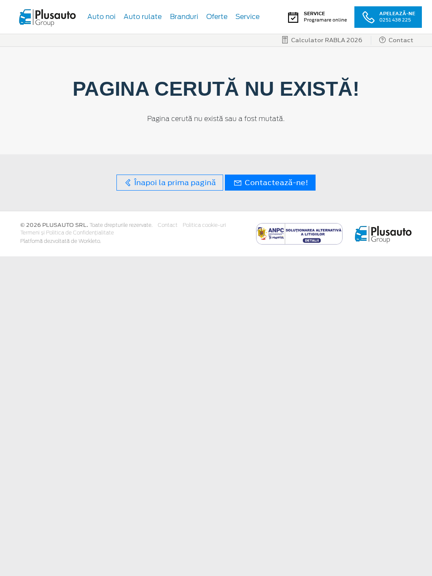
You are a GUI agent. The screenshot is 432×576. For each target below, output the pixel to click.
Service (247, 17)
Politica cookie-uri (204, 225)
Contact (168, 225)
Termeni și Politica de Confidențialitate (67, 232)
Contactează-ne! (275, 183)
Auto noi (101, 17)
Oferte (216, 17)
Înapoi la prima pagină (174, 183)
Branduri (184, 17)
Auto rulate (143, 17)
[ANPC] (299, 233)
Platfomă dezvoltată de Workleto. (60, 241)
